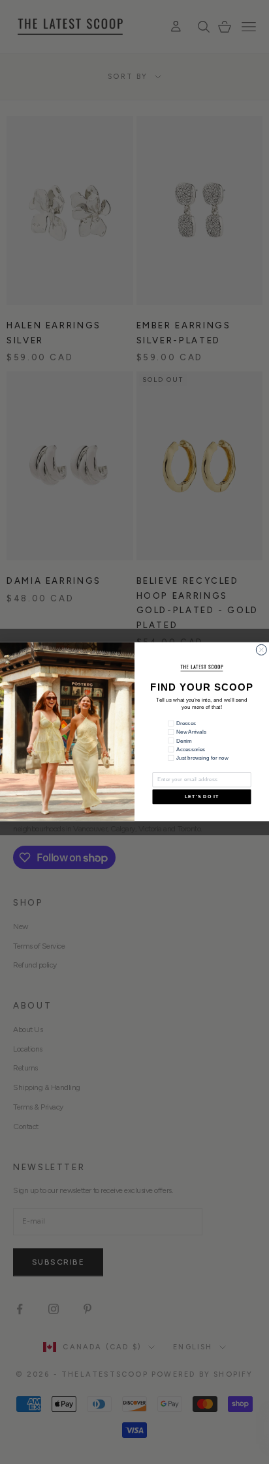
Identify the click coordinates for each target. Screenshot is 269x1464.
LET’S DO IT (202, 796)
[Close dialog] (261, 650)
